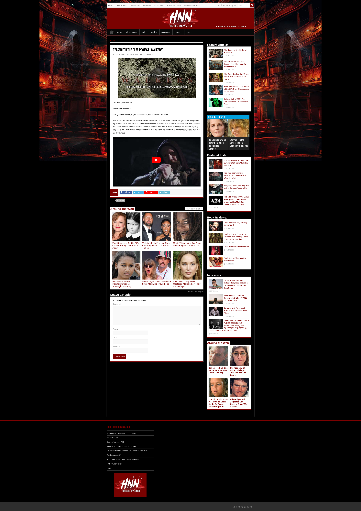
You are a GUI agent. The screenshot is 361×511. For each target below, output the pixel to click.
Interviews (165, 32)
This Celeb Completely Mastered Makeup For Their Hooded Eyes (187, 284)
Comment (117, 304)
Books (143, 32)
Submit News (159, 5)
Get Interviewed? (114, 455)
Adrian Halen (120, 54)
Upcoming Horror (174, 5)
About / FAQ (135, 5)
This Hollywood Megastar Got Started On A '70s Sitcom (238, 403)
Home (112, 41)
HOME (112, 32)
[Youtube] (232, 5)
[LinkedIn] (229, 5)
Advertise (147, 5)
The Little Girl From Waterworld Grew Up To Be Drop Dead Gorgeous (218, 403)
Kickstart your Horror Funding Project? (122, 446)
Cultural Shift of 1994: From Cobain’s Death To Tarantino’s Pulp (236, 101)
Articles (154, 32)
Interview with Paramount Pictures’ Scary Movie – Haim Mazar (235, 310)
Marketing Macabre (192, 5)
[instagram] (235, 5)
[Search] (252, 5)
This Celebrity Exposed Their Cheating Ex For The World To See (156, 245)
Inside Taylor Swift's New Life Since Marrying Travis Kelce (156, 282)
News (119, 32)
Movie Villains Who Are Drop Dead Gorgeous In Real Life (187, 244)
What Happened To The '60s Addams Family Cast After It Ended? (125, 245)
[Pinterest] (227, 5)
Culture (189, 32)
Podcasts (177, 32)
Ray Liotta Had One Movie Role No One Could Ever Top (218, 370)
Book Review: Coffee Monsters (236, 247)
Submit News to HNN (115, 442)
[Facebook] (221, 5)
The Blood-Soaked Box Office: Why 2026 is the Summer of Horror (236, 76)
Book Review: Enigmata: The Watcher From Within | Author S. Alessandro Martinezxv (236, 236)
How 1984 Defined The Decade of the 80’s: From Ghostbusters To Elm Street (236, 89)
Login (109, 468)
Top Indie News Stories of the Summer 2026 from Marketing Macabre (236, 162)
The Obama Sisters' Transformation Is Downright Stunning (122, 284)
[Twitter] (224, 5)
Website (116, 346)
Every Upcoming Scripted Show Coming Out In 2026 (239, 142)
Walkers (120, 200)
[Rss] (219, 5)
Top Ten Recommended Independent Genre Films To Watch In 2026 (235, 175)
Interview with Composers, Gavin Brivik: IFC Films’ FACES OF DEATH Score (235, 298)
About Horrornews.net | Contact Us (121, 433)
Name (115, 329)
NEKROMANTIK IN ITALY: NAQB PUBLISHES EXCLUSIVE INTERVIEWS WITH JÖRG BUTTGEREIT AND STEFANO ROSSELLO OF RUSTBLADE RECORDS (229, 325)
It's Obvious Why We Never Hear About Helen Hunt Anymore (217, 144)
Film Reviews (131, 32)
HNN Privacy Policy (114, 464)
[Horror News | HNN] (181, 17)
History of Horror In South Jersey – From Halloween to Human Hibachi (235, 64)
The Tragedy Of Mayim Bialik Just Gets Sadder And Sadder (238, 371)
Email (115, 338)
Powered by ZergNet (195, 292)
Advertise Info (112, 438)
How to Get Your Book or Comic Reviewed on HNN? (127, 451)
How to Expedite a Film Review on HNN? (123, 459)
